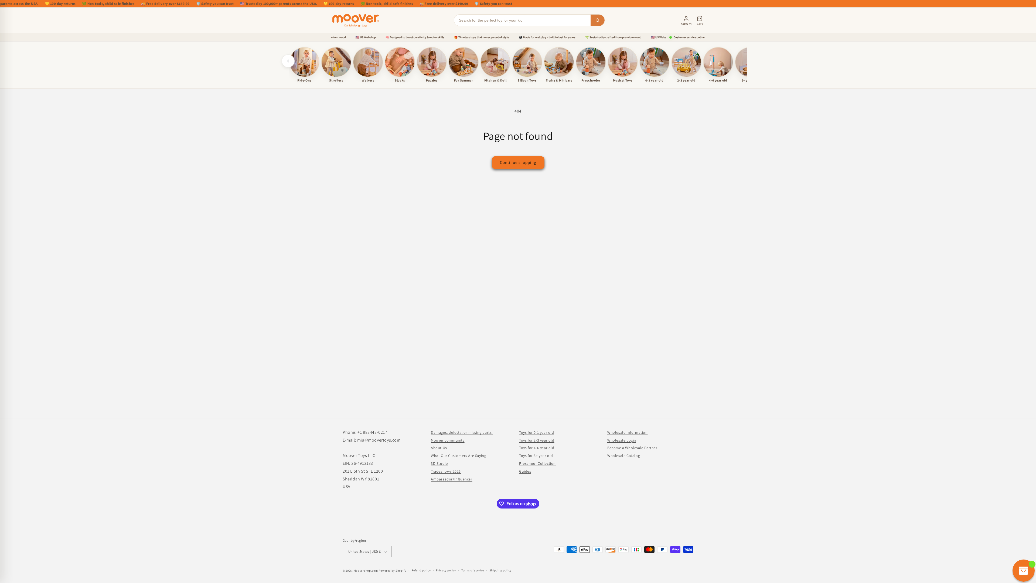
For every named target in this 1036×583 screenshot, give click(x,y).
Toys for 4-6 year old (536, 447)
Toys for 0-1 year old (536, 432)
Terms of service (472, 570)
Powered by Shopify (392, 570)
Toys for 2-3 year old (536, 440)
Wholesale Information (627, 432)
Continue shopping (518, 162)
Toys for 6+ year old (536, 455)
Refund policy (421, 570)
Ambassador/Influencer (451, 479)
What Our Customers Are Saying (458, 455)
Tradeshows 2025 (446, 471)
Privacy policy (446, 570)
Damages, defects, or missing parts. (462, 432)
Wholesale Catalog (623, 455)
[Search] (598, 20)
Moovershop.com (366, 570)
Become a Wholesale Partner (632, 447)
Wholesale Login (621, 440)
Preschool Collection (537, 463)
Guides (525, 471)
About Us (439, 447)
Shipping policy (500, 570)
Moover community (448, 440)
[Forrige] (288, 61)
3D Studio (439, 463)
